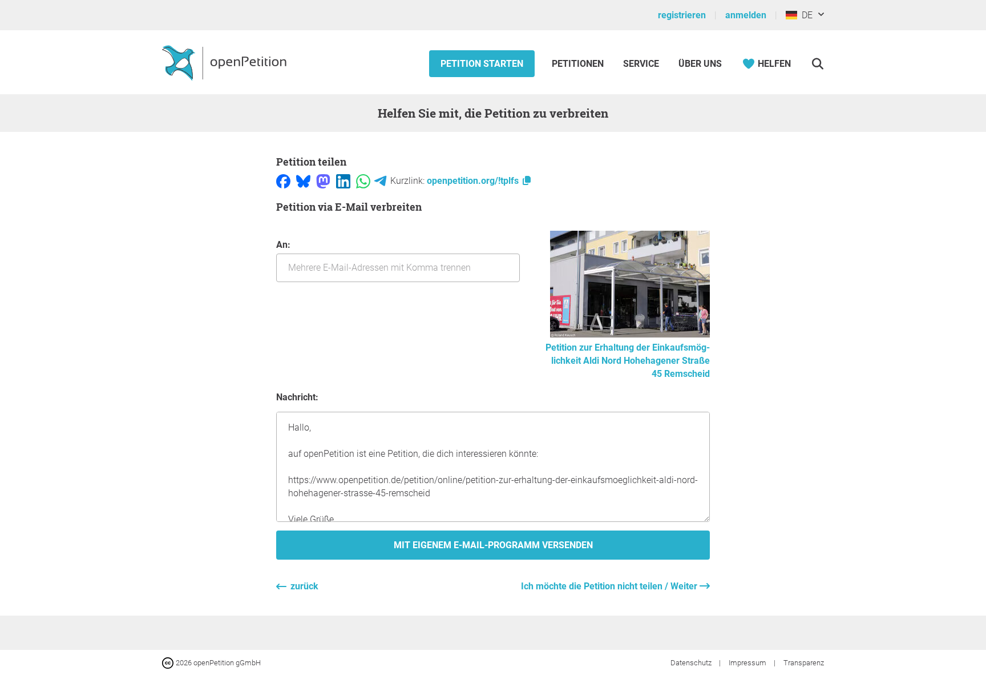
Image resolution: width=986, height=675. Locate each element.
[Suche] (817, 63)
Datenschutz (691, 662)
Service (641, 63)
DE (805, 15)
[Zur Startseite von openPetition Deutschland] (225, 62)
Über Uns (700, 63)
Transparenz (803, 662)
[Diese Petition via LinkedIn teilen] (343, 180)
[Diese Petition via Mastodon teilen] (323, 180)
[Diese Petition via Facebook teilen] (283, 180)
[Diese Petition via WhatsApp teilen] (363, 180)
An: (283, 244)
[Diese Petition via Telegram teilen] (380, 180)
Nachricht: (297, 397)
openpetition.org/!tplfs (474, 180)
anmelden (745, 15)
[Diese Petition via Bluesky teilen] (303, 180)
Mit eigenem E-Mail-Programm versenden (493, 545)
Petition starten (482, 63)
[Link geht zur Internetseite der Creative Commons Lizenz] (169, 662)
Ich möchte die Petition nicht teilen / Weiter (610, 586)
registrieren (682, 15)
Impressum (748, 662)
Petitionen (579, 63)
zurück (304, 586)
